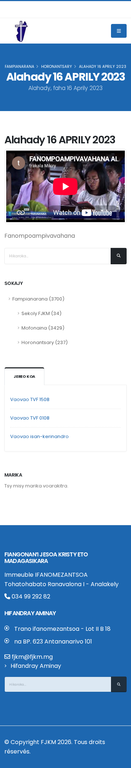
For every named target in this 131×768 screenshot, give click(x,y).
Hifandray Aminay (36, 666)
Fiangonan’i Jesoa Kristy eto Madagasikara (46, 557)
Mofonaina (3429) (42, 327)
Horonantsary (56, 66)
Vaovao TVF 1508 (29, 399)
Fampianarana (19, 66)
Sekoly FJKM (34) (41, 313)
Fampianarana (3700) (38, 298)
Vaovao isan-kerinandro (39, 436)
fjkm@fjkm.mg (32, 657)
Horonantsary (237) (44, 342)
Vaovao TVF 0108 (29, 417)
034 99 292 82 (30, 596)
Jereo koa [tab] (24, 376)
